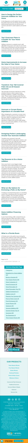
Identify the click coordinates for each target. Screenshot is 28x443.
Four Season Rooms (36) (12, 279)
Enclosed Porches (14, 373)
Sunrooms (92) (10, 313)
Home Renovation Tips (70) (13, 289)
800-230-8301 (10, 441)
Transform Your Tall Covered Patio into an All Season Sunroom (12, 87)
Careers (21, 405)
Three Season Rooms (14, 365)
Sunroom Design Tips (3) (12, 310)
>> (19, 261)
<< (2, 261)
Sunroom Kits (14, 392)
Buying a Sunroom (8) (11, 277)
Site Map (16, 405)
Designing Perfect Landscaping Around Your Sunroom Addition (13, 135)
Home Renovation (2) (11, 287)
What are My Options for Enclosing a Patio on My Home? (13, 189)
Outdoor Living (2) (10, 294)
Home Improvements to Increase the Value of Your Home (14, 63)
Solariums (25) (10, 306)
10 (16, 261)
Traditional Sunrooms (14, 384)
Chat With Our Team (14, 233)
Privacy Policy (17, 403)
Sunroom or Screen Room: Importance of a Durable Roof (12, 110)
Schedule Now (18, 441)
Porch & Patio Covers (14, 375)
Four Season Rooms (14, 367)
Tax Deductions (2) (11, 315)
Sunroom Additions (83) (12, 308)
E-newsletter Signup (9, 405)
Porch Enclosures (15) (12, 301)
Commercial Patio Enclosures (14, 382)
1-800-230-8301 (13, 230)
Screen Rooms (14, 370)
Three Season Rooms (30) (13, 317)
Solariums (14, 389)
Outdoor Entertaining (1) (12, 291)
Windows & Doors (14, 378)
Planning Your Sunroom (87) (13, 296)
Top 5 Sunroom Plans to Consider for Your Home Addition (10, 39)
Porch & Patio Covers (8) (12, 298)
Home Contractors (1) (11, 282)
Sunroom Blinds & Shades (14, 387)
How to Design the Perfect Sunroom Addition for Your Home (11, 16)
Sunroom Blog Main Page (14, 267)
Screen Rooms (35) (11, 303)
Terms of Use (10, 403)
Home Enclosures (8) (11, 284)
